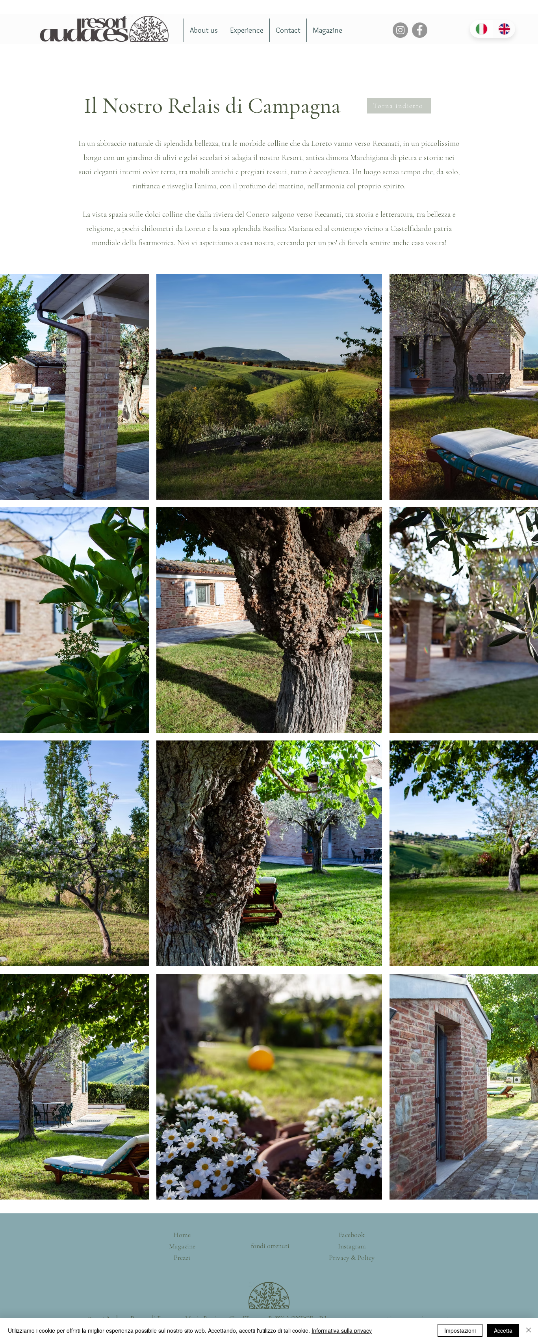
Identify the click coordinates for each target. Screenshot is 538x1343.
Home (182, 1234)
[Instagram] (400, 30)
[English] (503, 29)
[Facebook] (419, 30)
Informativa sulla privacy (342, 1330)
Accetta (503, 1330)
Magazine (182, 1246)
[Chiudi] (528, 1330)
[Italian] (481, 29)
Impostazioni (460, 1330)
